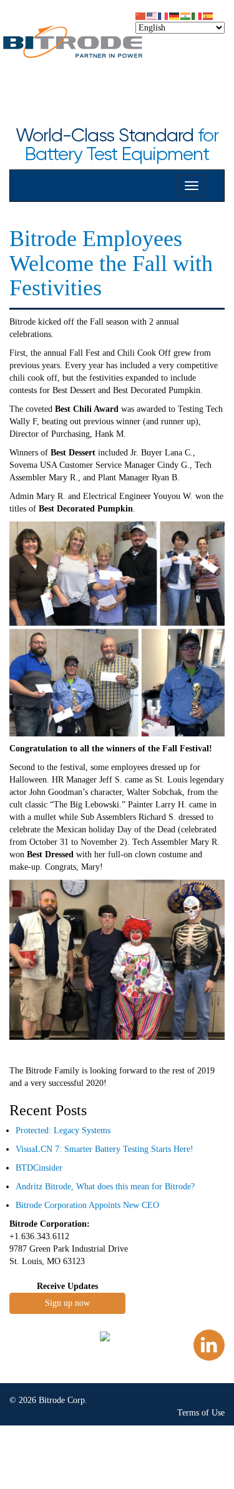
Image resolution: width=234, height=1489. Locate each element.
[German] (174, 15)
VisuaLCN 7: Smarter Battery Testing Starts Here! (104, 1149)
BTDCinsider (39, 1168)
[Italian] (197, 15)
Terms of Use (201, 1412)
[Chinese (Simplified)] (141, 15)
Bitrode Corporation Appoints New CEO (87, 1205)
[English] (152, 15)
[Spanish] (208, 15)
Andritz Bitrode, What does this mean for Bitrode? (105, 1186)
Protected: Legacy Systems (63, 1130)
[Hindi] (186, 15)
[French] (163, 15)
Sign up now (67, 1303)
